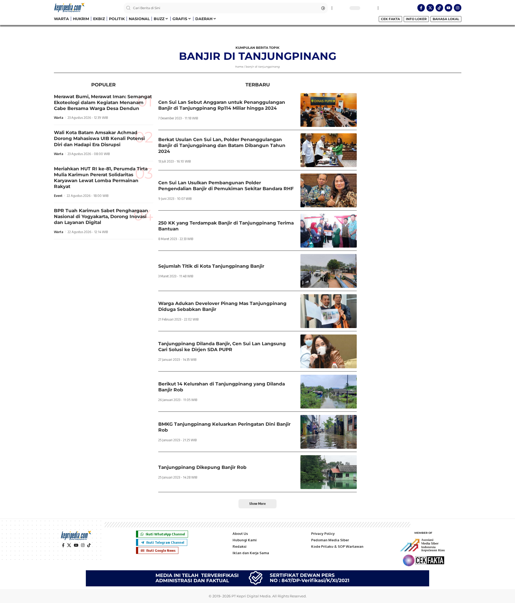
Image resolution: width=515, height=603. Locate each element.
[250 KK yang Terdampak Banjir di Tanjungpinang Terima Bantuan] (328, 231)
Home (239, 66)
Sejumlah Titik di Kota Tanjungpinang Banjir (211, 266)
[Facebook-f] (421, 8)
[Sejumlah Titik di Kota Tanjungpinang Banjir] (328, 271)
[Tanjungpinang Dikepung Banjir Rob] (328, 472)
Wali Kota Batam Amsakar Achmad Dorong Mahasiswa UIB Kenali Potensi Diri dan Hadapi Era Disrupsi (99, 138)
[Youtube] (448, 8)
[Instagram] (457, 8)
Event (58, 195)
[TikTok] (89, 545)
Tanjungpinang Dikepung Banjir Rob (202, 467)
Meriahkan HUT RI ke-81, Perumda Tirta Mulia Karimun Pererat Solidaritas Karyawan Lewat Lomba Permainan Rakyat (101, 177)
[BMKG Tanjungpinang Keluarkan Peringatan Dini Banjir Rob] (328, 432)
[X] (69, 545)
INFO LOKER (416, 19)
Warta (58, 117)
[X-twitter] (430, 8)
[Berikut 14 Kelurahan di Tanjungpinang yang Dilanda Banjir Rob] (328, 392)
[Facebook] (63, 545)
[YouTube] (76, 545)
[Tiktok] (439, 8)
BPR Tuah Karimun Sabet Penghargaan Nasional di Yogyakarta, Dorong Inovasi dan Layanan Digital (101, 216)
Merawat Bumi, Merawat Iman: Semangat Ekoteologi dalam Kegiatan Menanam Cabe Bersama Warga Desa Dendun (103, 102)
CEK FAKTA (390, 19)
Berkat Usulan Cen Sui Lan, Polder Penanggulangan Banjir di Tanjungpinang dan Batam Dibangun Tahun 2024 (221, 145)
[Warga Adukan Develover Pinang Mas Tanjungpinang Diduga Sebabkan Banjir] (328, 311)
